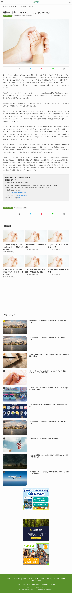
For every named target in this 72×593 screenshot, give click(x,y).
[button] (8, 68)
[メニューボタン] (2, 2)
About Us (19, 584)
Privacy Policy (35, 584)
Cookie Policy (44, 584)
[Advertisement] (36, 298)
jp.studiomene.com (21, 195)
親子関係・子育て (8, 15)
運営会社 (24, 579)
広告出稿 (48, 579)
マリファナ (19, 208)
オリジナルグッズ (33, 579)
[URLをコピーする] (64, 68)
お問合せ (42, 579)
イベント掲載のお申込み (59, 579)
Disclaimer (52, 584)
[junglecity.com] (36, 2)
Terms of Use (26, 584)
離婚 (25, 208)
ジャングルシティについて (14, 579)
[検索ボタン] (70, 2)
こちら (20, 198)
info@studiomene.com (19, 193)
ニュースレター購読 (36, 580)
